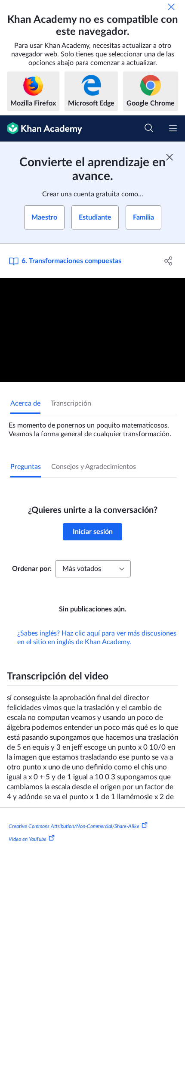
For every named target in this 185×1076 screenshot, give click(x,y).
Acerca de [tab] (25, 403)
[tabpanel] (92, 426)
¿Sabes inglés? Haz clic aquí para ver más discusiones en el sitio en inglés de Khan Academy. (96, 637)
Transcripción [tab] (71, 403)
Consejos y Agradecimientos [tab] (93, 466)
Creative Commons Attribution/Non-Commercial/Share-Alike (74, 826)
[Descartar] (171, 7)
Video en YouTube (27, 839)
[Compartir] (168, 261)
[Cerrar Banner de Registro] (169, 157)
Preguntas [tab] (25, 466)
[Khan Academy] (41, 128)
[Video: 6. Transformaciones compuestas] (92, 330)
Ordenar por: (32, 568)
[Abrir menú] (173, 128)
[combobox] (93, 568)
